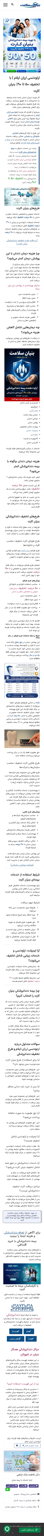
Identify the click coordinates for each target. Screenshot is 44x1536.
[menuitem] (12, 5)
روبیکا (14, 1331)
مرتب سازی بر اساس (31, 1445)
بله (27, 1331)
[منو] (6, 5)
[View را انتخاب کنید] (17, 1445)
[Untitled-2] (26, 5)
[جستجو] (12, 5)
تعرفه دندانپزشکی (14, 1232)
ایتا (29, 1338)
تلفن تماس (14, 1338)
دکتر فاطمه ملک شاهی (28, 1475)
